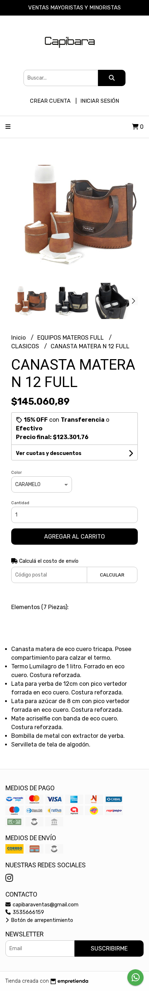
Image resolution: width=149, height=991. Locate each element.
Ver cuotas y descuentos (48, 453)
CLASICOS (26, 346)
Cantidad (20, 503)
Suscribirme (109, 948)
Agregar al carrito (74, 536)
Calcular (112, 575)
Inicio (19, 337)
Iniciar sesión (99, 101)
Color (16, 472)
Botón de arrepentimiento (41, 920)
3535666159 (27, 912)
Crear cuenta (50, 101)
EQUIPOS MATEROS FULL (71, 337)
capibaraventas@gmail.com (44, 905)
